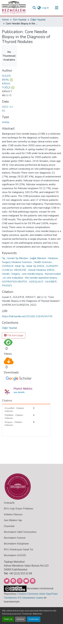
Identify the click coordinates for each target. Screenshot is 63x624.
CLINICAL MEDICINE (14, 270)
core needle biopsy (33, 274)
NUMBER (51, 281)
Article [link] (5, 122)
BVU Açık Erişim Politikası (18, 508)
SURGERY (52, 266)
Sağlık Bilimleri (38, 258)
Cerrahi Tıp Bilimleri (18, 258)
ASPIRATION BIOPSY (15, 281)
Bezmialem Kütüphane (16, 543)
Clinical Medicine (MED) (41, 270)
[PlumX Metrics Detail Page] (7, 392)
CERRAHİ (8, 266)
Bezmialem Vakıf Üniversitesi (20, 532)
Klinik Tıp (20, 266)
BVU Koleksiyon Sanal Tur (18, 549)
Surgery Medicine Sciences (17, 262)
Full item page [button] (15, 335)
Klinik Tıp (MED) (35, 266)
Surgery (16, 274)
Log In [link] (45, 8)
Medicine (53, 258)
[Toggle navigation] (56, 8)
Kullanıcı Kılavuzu (13, 514)
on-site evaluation (13, 278)
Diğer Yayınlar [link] (38, 19)
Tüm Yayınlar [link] (19, 19)
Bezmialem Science (15, 538)
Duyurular (9, 526)
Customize (34, 619)
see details (19, 392)
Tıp (4, 258)
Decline (20, 619)
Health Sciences (43, 262)
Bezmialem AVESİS (15, 555)
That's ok (8, 619)
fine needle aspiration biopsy (41, 278)
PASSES (7, 285)
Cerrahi (6, 274)
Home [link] (5, 19)
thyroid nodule (53, 274)
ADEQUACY (36, 281)
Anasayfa (9, 502)
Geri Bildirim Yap (13, 520)
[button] (14, 7)
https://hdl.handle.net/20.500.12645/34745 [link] (27, 316)
